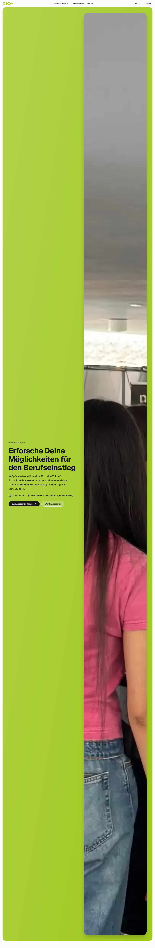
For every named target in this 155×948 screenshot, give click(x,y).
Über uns (90, 4)
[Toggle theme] (141, 3)
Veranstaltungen (60, 4)
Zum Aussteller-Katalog (23, 504)
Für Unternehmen (78, 4)
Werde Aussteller (53, 504)
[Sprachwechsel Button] (136, 3)
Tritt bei (148, 4)
